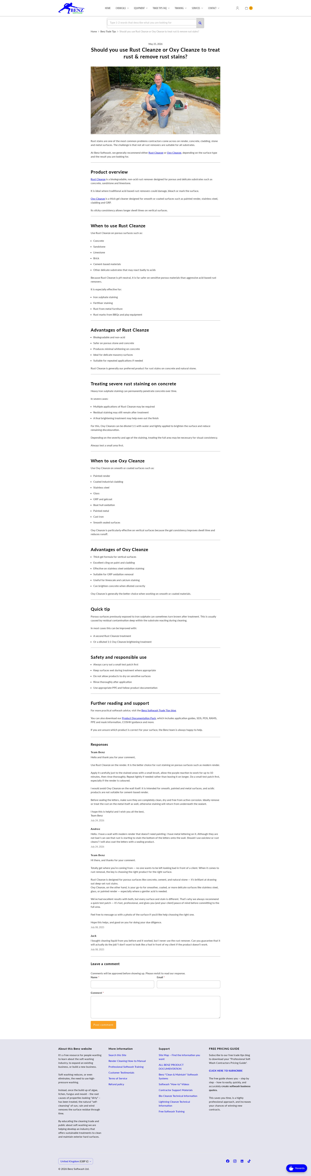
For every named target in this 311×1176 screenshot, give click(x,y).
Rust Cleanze (156, 152)
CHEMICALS (121, 8)
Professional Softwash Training (126, 1066)
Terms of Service (118, 1078)
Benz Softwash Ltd (78, 1168)
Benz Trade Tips (108, 31)
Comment (97, 992)
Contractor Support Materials (176, 1089)
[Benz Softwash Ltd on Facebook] (227, 1161)
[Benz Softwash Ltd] (72, 8)
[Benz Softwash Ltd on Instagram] (234, 1161)
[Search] (200, 23)
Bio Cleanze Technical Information (178, 1095)
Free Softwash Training (171, 1111)
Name (95, 977)
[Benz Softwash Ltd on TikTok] (249, 1161)
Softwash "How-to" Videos (174, 1084)
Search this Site (117, 1055)
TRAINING (179, 8)
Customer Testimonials (121, 1072)
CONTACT (212, 8)
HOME (107, 8)
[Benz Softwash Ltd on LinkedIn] (242, 1161)
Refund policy (116, 1084)
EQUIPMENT (139, 8)
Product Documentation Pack (139, 718)
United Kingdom (74, 1161)
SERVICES (196, 8)
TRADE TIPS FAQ (160, 8)
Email (161, 977)
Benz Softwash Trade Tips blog (158, 710)
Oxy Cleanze (174, 152)
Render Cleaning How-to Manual (127, 1060)
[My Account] (237, 8)
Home (94, 31)
